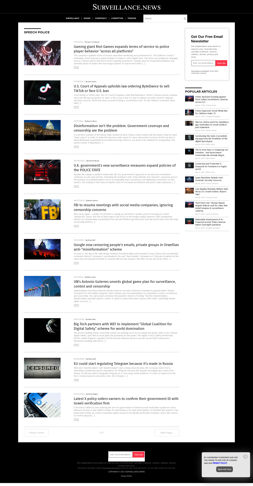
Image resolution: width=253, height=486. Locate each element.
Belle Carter (210, 144)
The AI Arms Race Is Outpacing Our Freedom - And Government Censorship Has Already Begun (211, 152)
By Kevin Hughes (92, 394)
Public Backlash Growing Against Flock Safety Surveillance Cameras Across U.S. (211, 99)
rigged (87, 18)
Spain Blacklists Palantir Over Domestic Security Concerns (209, 179)
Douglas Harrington (213, 117)
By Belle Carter (90, 277)
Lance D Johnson (212, 214)
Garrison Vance (212, 197)
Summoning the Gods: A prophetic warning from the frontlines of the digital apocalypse (211, 139)
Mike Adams (210, 158)
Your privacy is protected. (200, 71)
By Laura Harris (91, 82)
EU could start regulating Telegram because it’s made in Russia (123, 364)
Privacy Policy (126, 476)
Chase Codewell (212, 184)
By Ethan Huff (90, 240)
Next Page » (167, 432)
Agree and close (224, 469)
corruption (117, 18)
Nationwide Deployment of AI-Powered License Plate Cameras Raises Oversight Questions (210, 222)
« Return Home (36, 432)
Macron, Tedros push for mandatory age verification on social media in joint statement (212, 125)
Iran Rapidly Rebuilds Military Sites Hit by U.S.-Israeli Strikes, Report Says (211, 192)
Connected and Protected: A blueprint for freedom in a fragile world (211, 166)
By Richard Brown (93, 161)
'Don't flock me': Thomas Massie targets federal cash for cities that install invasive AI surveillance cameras (211, 207)
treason (132, 18)
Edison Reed (211, 105)
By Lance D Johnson (92, 42)
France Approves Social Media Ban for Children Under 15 (211, 112)
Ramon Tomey (211, 130)
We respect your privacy (111, 468)
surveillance (72, 18)
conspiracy (101, 18)
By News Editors (91, 121)
